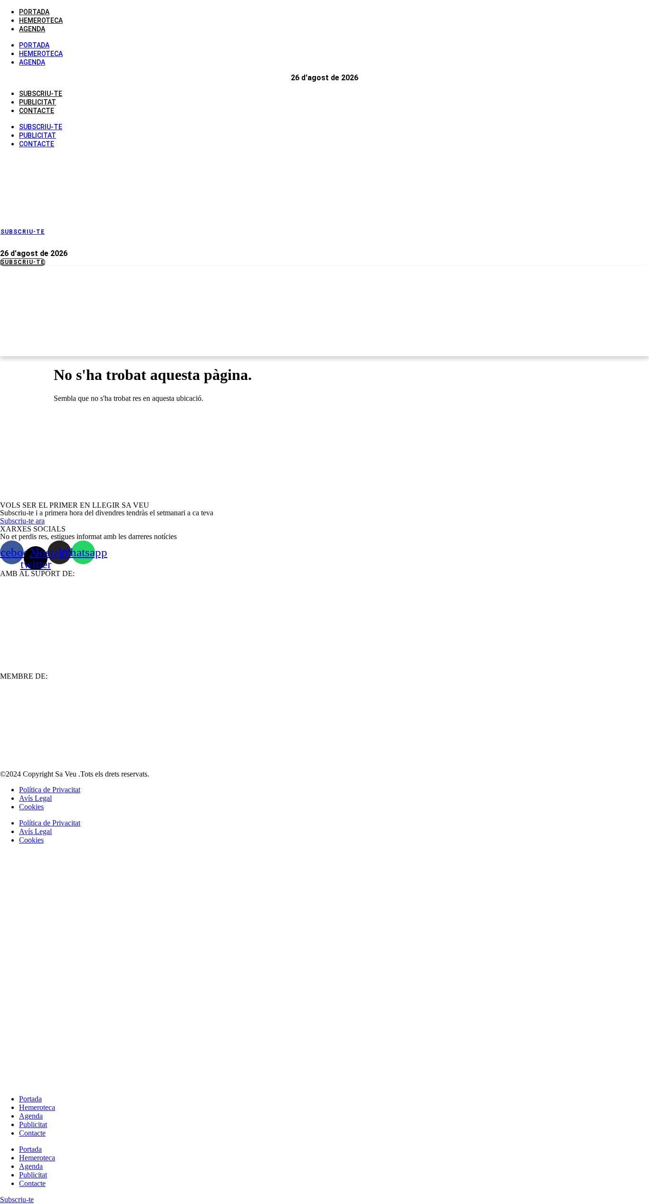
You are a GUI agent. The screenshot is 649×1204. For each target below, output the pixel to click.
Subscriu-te (40, 93)
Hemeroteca (41, 20)
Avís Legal (35, 798)
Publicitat (37, 102)
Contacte (36, 110)
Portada (34, 12)
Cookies (31, 807)
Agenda (32, 29)
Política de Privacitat (49, 790)
